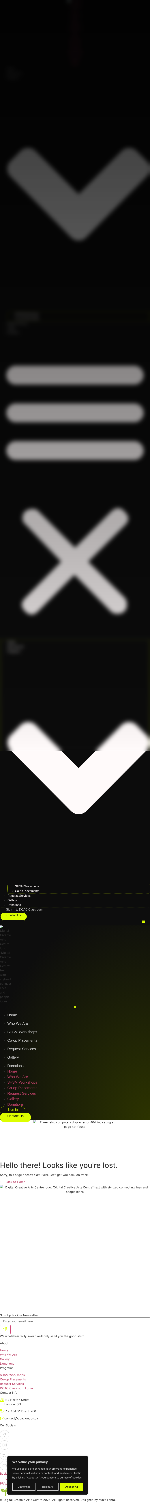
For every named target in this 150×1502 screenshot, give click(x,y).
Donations (13, 332)
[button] (75, 486)
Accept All (71, 1486)
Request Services (17, 323)
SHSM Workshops (27, 314)
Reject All (47, 1486)
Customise (24, 1486)
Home (10, 68)
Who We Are (14, 73)
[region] (47, 1475)
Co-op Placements (27, 318)
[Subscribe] (5, 1329)
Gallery (11, 327)
